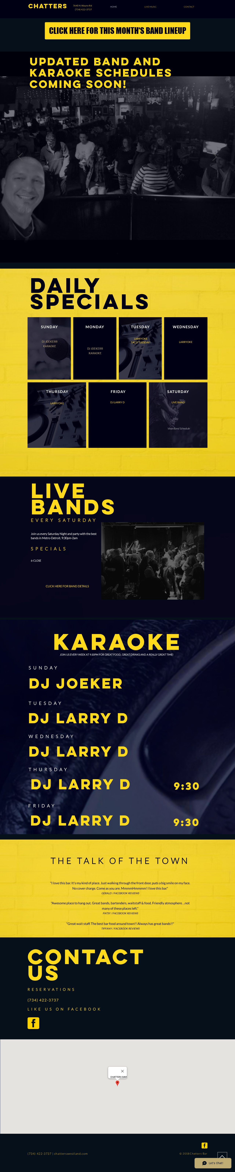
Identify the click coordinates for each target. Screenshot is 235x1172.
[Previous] (20, 157)
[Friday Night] (117, 253)
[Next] (214, 157)
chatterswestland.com (71, 1153)
